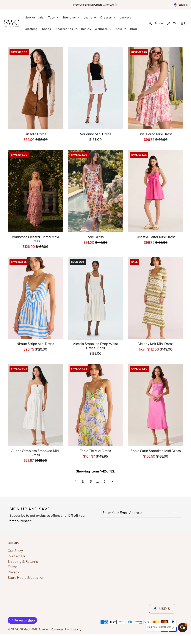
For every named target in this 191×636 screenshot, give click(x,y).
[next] (112, 481)
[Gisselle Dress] (35, 88)
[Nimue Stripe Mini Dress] (35, 298)
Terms (13, 567)
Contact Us (16, 556)
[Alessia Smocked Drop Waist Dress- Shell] (95, 298)
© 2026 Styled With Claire (28, 629)
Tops (51, 17)
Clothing (31, 29)
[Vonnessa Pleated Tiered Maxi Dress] (35, 191)
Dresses (106, 17)
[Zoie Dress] (95, 191)
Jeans (88, 17)
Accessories (64, 29)
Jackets (125, 17)
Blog (133, 29)
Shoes (46, 29)
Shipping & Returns (23, 562)
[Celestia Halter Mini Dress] (155, 191)
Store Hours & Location (26, 578)
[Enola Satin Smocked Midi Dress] (155, 405)
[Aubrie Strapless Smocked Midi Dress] (35, 405)
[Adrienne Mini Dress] (95, 88)
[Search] (150, 23)
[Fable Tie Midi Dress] (95, 405)
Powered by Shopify (66, 629)
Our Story (15, 551)
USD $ (183, 5)
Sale (119, 29)
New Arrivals (34, 17)
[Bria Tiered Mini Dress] (155, 88)
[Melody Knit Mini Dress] (155, 298)
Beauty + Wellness (94, 29)
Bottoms (69, 17)
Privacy (13, 572)
